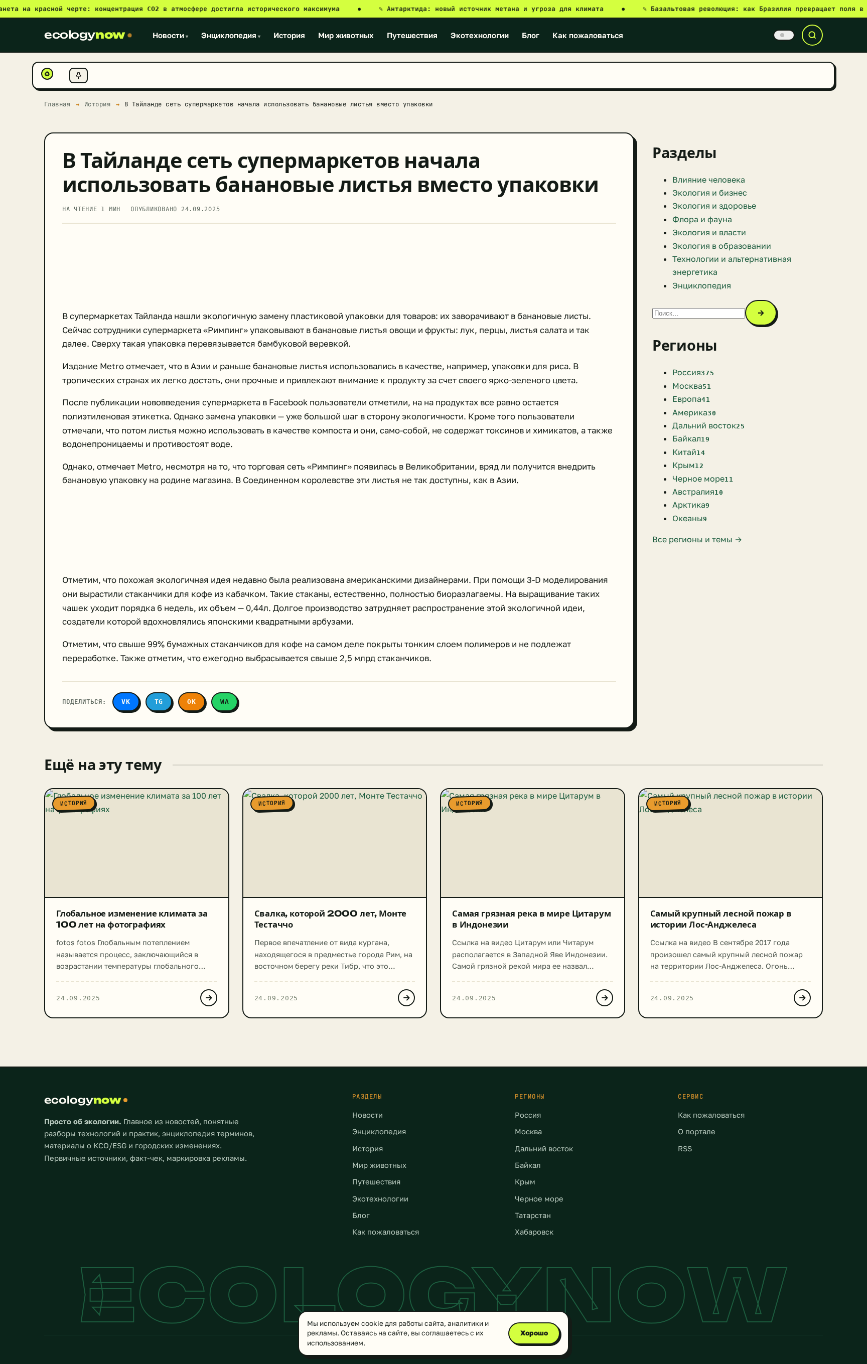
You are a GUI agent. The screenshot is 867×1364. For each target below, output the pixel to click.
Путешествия (412, 35)
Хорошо (534, 1333)
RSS (685, 1148)
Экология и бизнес (709, 193)
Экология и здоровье (714, 206)
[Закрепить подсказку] (78, 75)
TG (159, 701)
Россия (528, 1115)
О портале (696, 1131)
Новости (170, 35)
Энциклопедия (230, 35)
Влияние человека (708, 180)
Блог (530, 35)
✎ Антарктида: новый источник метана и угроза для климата (502, 9)
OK (191, 701)
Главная (57, 104)
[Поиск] (812, 35)
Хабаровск (534, 1232)
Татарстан (533, 1215)
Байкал (528, 1165)
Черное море (539, 1198)
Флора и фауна (702, 219)
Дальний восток (544, 1148)
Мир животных (346, 35)
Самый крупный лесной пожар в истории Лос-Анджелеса (721, 919)
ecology (84, 34)
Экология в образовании (721, 246)
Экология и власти (709, 232)
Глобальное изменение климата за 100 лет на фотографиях (132, 919)
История (289, 35)
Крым (525, 1181)
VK (125, 701)
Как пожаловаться (587, 35)
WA (224, 701)
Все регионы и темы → (697, 539)
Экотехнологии (480, 35)
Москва (528, 1131)
